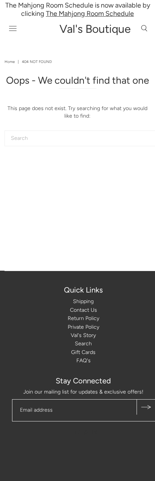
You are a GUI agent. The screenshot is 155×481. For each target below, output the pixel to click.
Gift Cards (83, 352)
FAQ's (83, 360)
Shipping (83, 301)
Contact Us (83, 310)
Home (10, 61)
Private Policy (83, 327)
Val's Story (83, 335)
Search (83, 343)
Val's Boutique (95, 29)
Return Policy (83, 318)
